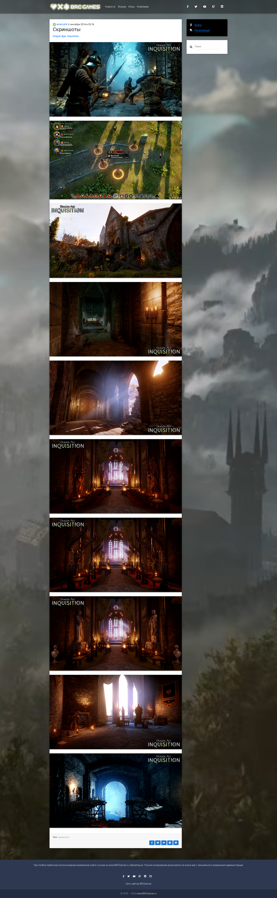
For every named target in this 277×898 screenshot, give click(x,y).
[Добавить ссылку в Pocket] (176, 842)
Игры (131, 6)
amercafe (61, 24)
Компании (143, 6)
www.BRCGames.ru (119, 865)
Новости (110, 6)
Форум (122, 6)
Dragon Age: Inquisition (66, 36)
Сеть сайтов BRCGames (138, 883)
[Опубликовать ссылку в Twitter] (158, 842)
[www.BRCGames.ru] (75, 7)
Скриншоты (63, 837)
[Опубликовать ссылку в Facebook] (152, 842)
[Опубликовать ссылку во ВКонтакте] (164, 842)
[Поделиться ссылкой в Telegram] (170, 842)
